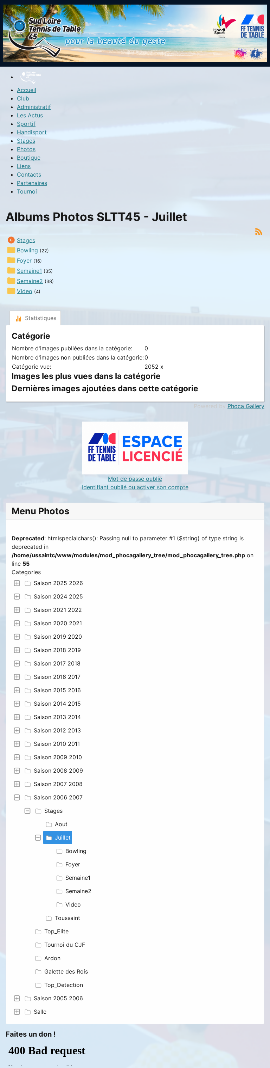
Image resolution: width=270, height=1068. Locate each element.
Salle (40, 1011)
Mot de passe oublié (135, 478)
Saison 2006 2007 (58, 797)
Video (73, 904)
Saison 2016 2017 (57, 676)
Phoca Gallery (245, 406)
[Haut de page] (257, 1055)
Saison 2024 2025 (58, 596)
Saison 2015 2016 (57, 690)
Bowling (75, 850)
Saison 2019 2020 (58, 636)
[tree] (135, 797)
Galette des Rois (66, 971)
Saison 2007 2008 (58, 783)
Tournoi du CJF (64, 944)
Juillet (63, 837)
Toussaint (67, 917)
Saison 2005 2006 (58, 998)
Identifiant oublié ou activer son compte (135, 487)
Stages (53, 810)
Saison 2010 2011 (57, 743)
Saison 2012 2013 (57, 730)
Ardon (52, 958)
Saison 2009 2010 (58, 757)
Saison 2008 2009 (58, 770)
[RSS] (258, 230)
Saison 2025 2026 (58, 583)
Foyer (72, 864)
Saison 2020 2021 (58, 623)
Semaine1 (77, 877)
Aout (61, 824)
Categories (26, 572)
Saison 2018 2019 (57, 649)
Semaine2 (78, 891)
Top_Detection (63, 984)
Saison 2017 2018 (57, 663)
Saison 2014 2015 (57, 703)
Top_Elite (56, 931)
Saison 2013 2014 (57, 716)
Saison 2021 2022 (58, 609)
